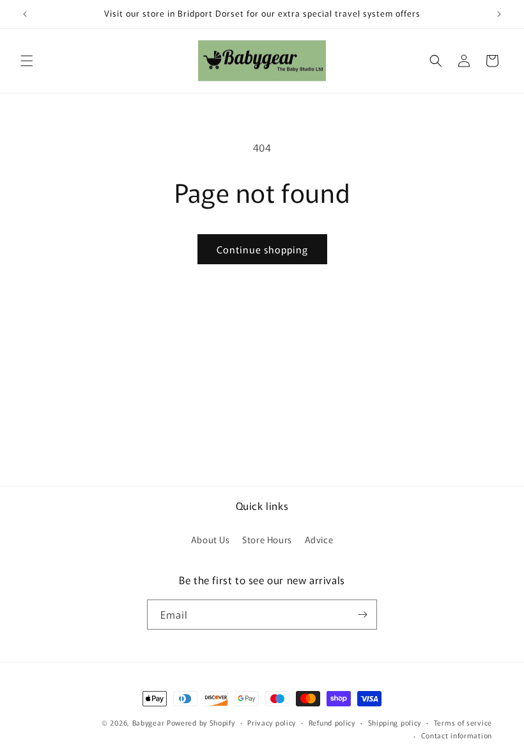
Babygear (148, 722)
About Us (210, 539)
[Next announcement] (499, 14)
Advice (319, 539)
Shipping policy (395, 722)
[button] (27, 61)
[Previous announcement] (25, 14)
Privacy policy (271, 722)
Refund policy (332, 722)
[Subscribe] (362, 615)
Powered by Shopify (201, 722)
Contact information (456, 735)
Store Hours (267, 539)
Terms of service (463, 722)
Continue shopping (262, 249)
